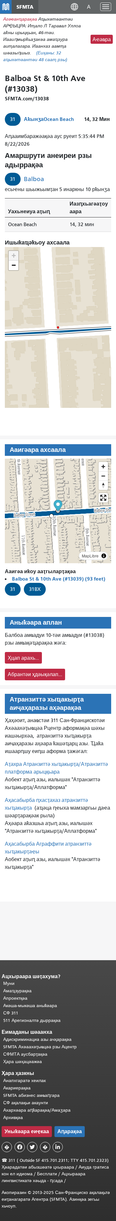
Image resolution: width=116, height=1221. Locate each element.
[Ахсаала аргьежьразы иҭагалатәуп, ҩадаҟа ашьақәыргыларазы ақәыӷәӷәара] (103, 485)
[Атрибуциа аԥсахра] (104, 556)
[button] (74, 6)
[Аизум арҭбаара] (103, 466)
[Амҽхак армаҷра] (103, 476)
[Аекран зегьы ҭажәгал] (103, 497)
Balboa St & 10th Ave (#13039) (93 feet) (58, 579)
